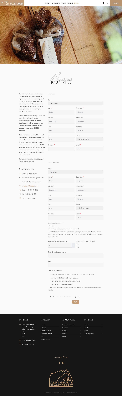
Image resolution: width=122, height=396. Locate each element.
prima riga (51, 117)
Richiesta (86, 325)
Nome (50, 108)
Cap (49, 136)
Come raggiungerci (89, 333)
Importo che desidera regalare (57, 241)
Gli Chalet (43, 328)
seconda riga (80, 117)
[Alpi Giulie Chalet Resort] (61, 378)
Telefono (51, 145)
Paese (78, 136)
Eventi (64, 333)
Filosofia (43, 325)
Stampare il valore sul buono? (85, 241)
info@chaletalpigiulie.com (30, 186)
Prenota (86, 328)
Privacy (65, 357)
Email (78, 145)
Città (49, 126)
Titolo (50, 100)
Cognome (79, 108)
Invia (75, 302)
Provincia (79, 126)
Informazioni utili (45, 339)
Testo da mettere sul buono (57, 252)
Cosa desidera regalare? (55, 223)
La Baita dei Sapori (46, 331)
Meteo (64, 336)
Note (49, 261)
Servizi (42, 336)
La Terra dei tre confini (68, 325)
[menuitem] (77, 3)
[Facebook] (101, 3)
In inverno (65, 328)
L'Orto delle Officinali (46, 333)
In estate (64, 331)
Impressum (58, 357)
